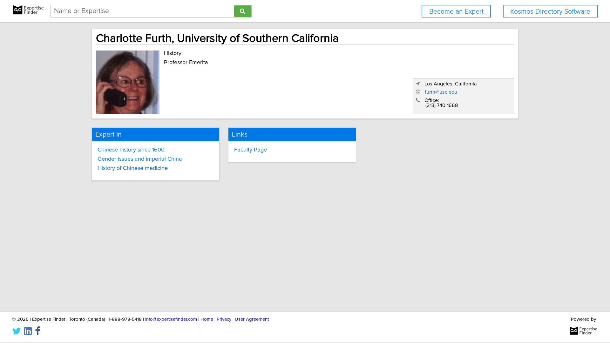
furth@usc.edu (441, 92)
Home (206, 319)
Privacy (224, 319)
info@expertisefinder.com (171, 319)
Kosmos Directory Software (550, 11)
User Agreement (252, 319)
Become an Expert (456, 11)
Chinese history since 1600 (131, 150)
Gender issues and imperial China (140, 159)
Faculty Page (250, 150)
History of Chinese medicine (133, 168)
